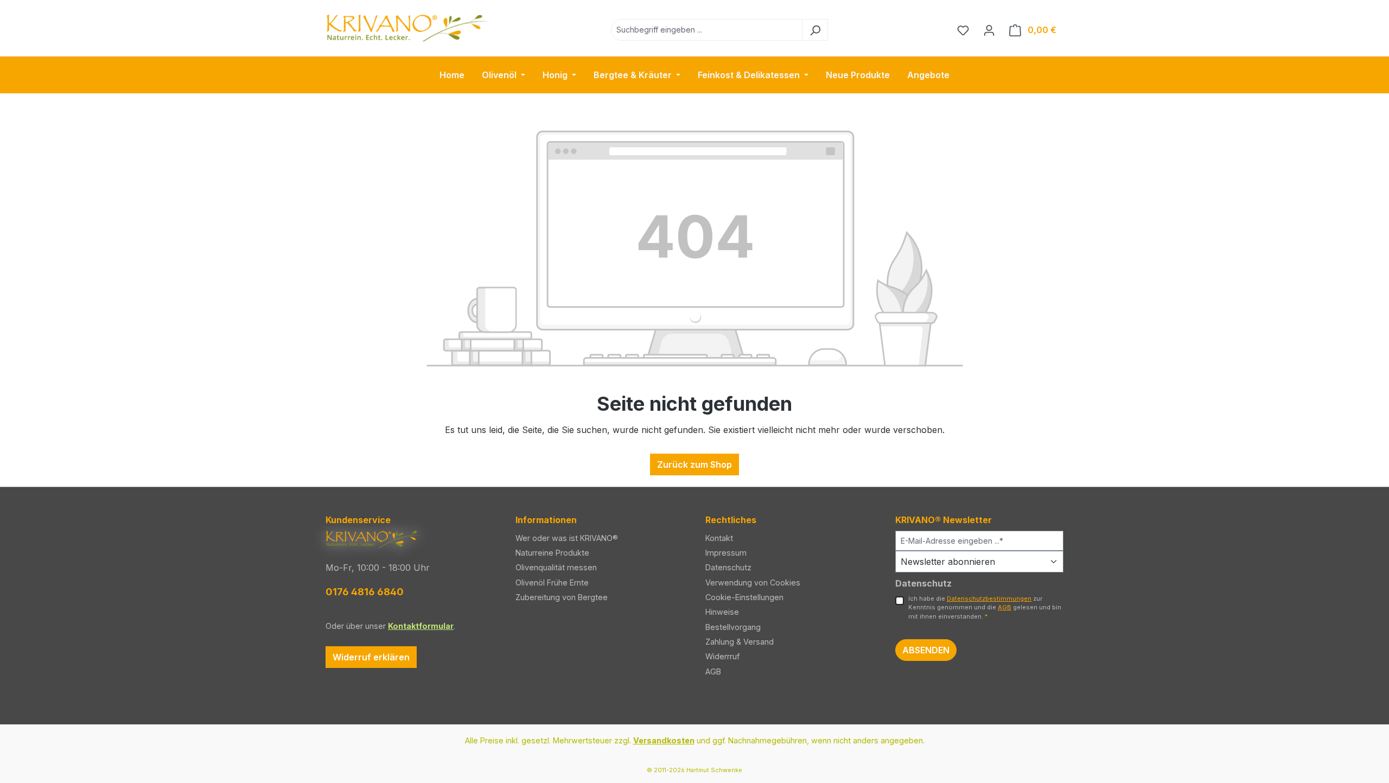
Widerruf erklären (371, 657)
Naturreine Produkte (552, 552)
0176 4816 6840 (365, 591)
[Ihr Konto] (989, 30)
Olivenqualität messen (556, 567)
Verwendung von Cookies (752, 582)
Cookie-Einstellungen (744, 597)
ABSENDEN (926, 650)
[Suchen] (815, 30)
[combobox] (706, 30)
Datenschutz (728, 567)
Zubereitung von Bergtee (561, 597)
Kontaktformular (421, 626)
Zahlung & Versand (739, 641)
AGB (713, 671)
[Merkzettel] (963, 30)
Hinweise (722, 611)
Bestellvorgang (733, 627)
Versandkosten (663, 740)
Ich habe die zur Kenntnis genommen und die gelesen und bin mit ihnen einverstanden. (984, 608)
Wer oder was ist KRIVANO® (566, 538)
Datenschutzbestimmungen (989, 598)
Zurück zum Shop (694, 464)
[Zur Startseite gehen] (407, 27)
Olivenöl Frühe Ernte (552, 582)
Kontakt (719, 538)
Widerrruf (722, 656)
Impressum (726, 552)
